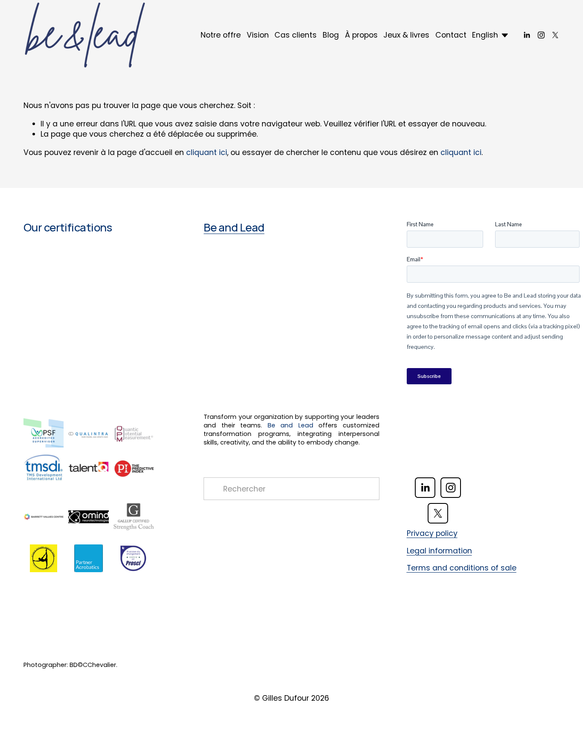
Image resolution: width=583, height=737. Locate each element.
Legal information (439, 551)
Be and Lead (234, 227)
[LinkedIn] (526, 35)
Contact (450, 34)
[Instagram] (541, 35)
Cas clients (295, 34)
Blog (331, 34)
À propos (361, 34)
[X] (555, 35)
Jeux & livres (406, 34)
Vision (258, 34)
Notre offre (221, 34)
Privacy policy (432, 533)
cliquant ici (206, 152)
